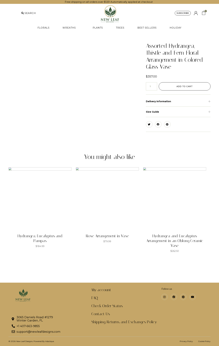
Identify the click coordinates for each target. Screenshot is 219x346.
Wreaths (71, 27)
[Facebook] (174, 297)
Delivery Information (158, 101)
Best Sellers (147, 27)
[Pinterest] (183, 297)
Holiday (175, 27)
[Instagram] (164, 297)
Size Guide (152, 111)
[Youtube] (193, 297)
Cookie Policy (204, 341)
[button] (28, 13)
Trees (120, 27)
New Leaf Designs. (25, 341)
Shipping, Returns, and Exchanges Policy (124, 322)
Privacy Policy (186, 341)
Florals (44, 27)
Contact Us (100, 314)
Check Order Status (107, 306)
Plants (98, 27)
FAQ (94, 298)
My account (101, 290)
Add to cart (185, 86)
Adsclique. (49, 341)
